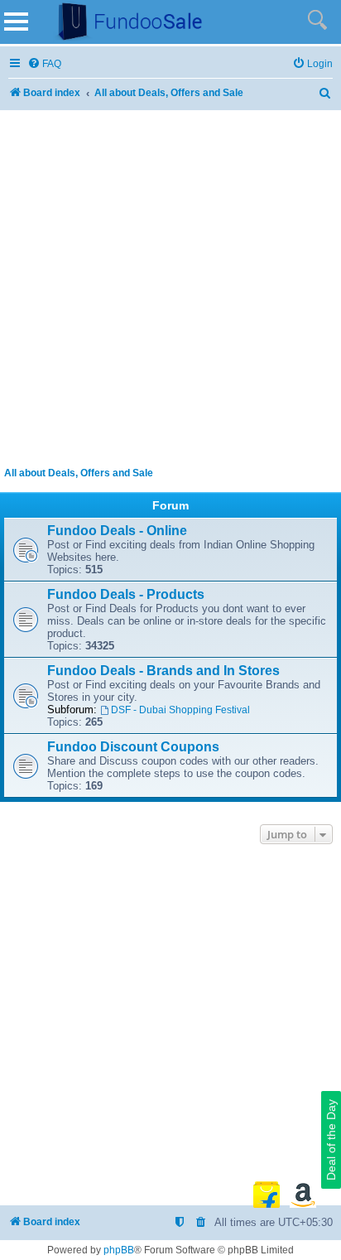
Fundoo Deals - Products (125, 594)
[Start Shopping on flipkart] (266, 1194)
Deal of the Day (331, 1139)
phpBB (118, 1250)
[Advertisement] (170, 285)
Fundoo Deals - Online (117, 531)
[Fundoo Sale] (123, 22)
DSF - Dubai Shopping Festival (180, 710)
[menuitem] (44, 64)
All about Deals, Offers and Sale (78, 473)
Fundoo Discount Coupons (133, 747)
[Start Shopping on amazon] (303, 1194)
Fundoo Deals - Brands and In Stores (163, 671)
